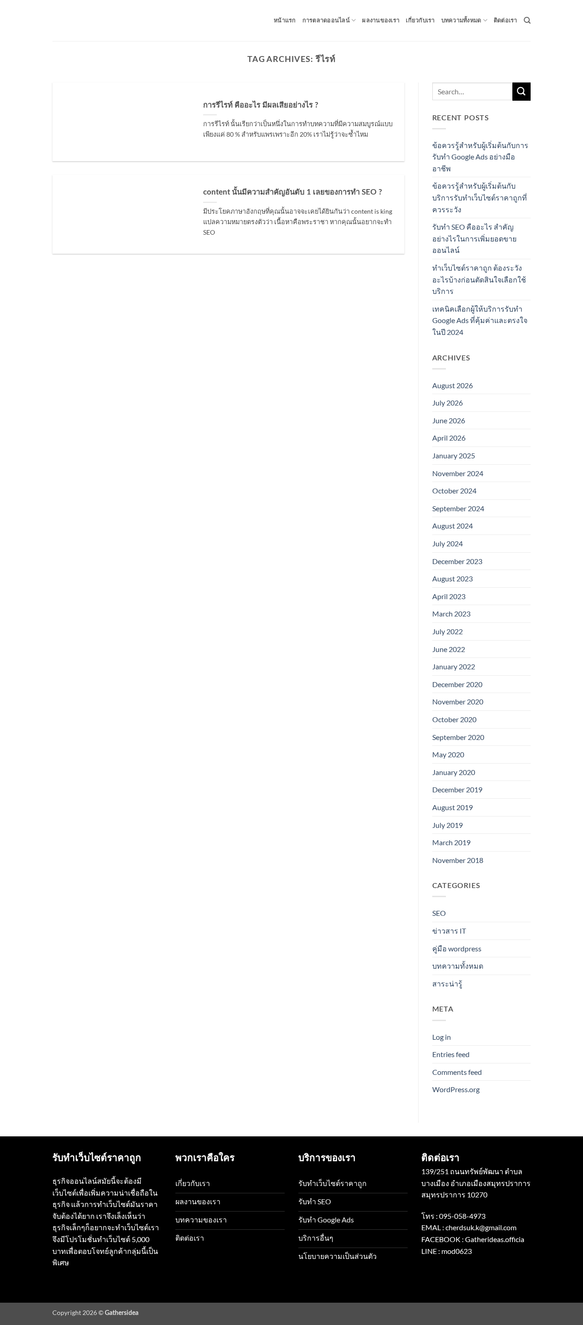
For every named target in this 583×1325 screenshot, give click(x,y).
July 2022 (447, 631)
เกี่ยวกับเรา (420, 20)
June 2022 (448, 649)
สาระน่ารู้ (447, 983)
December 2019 (457, 789)
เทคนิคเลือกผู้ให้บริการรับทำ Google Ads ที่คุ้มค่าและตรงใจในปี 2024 (479, 320)
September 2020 (458, 737)
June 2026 (448, 420)
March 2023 (451, 613)
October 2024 (454, 490)
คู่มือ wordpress (456, 948)
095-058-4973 (462, 1216)
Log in (441, 1036)
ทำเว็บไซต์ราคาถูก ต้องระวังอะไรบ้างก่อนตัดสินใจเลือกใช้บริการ (479, 279)
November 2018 (457, 860)
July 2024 (447, 543)
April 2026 (448, 437)
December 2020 (457, 684)
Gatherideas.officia (494, 1239)
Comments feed (457, 1072)
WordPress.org (456, 1089)
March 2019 (451, 842)
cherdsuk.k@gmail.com (481, 1227)
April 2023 (448, 596)
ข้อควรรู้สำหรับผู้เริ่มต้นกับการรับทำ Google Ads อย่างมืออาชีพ (480, 157)
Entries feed (451, 1054)
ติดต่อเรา (505, 20)
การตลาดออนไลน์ (326, 20)
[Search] (527, 20)
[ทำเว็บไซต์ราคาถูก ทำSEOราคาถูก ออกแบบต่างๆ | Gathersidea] (97, 20)
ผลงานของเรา (380, 20)
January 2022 (453, 666)
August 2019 (452, 807)
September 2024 (458, 508)
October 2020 (454, 719)
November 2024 (457, 473)
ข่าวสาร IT (449, 930)
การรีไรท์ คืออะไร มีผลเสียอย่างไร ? (260, 105)
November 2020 (457, 701)
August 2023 (452, 578)
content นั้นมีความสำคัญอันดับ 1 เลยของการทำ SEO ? (292, 192)
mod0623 (456, 1251)
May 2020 (448, 754)
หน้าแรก (285, 20)
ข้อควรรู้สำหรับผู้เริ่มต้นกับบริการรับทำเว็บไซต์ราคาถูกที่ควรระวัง (479, 197)
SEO (439, 913)
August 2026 (452, 385)
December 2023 (457, 561)
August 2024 (452, 525)
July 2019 (447, 825)
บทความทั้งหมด (461, 20)
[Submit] (521, 91)
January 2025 (453, 455)
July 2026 (447, 402)
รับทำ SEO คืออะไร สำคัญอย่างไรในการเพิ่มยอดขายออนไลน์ (474, 238)
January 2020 (453, 772)
